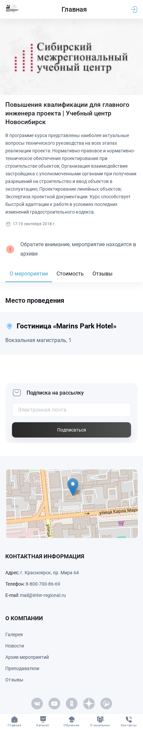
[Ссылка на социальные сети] (37, 704)
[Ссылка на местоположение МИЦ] (71, 503)
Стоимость (70, 274)
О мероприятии (29, 274)
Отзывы (102, 274)
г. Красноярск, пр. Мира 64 (49, 572)
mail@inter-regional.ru (43, 595)
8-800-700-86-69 (43, 584)
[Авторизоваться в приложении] (134, 9)
